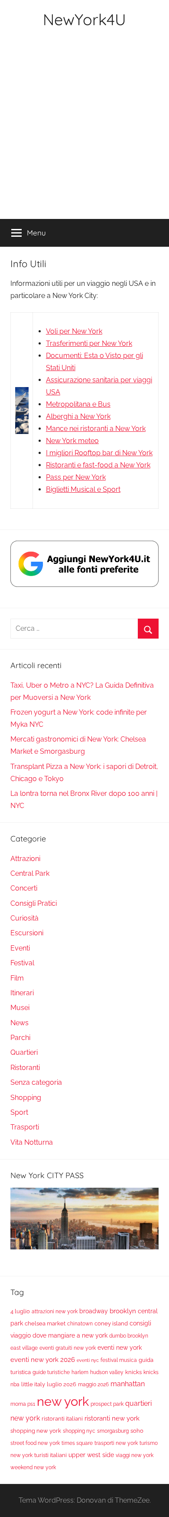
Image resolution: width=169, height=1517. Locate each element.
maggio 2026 (93, 1384)
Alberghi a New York (78, 416)
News (19, 1023)
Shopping (25, 1097)
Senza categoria (36, 1082)
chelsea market (45, 1323)
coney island (111, 1323)
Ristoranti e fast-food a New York (98, 465)
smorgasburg (113, 1431)
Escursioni (26, 933)
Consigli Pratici (33, 903)
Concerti (23, 888)
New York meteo (72, 441)
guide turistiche (51, 1372)
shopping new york (35, 1431)
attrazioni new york (55, 1311)
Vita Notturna (31, 1142)
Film (17, 978)
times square (77, 1443)
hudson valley (107, 1372)
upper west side (91, 1454)
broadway (93, 1311)
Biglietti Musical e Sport (83, 489)
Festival (22, 963)
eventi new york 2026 (42, 1360)
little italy (33, 1384)
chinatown (80, 1324)
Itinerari (22, 993)
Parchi (20, 1037)
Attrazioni (25, 859)
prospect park (107, 1404)
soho (136, 1431)
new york (63, 1401)
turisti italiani (50, 1455)
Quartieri (24, 1052)
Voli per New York (74, 331)
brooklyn (123, 1311)
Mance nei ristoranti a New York (96, 428)
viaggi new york (134, 1455)
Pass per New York (76, 477)
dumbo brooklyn (128, 1336)
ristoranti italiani (62, 1418)
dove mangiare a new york (69, 1335)
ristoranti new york (112, 1418)
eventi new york (120, 1347)
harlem (80, 1372)
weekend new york (33, 1467)
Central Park (29, 873)
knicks (133, 1372)
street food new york (35, 1443)
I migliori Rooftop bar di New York (99, 453)
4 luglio (20, 1311)
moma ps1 (22, 1404)
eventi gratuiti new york (67, 1348)
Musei (19, 1008)
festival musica (119, 1360)
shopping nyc (79, 1431)
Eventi (20, 948)
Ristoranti (25, 1067)
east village (24, 1348)
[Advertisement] (84, 130)
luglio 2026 (61, 1384)
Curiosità (24, 918)
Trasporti (24, 1127)
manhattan (127, 1384)
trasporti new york (116, 1443)
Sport (19, 1112)
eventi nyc (88, 1360)
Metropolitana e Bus (78, 404)
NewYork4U (84, 19)
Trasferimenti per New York (89, 343)
